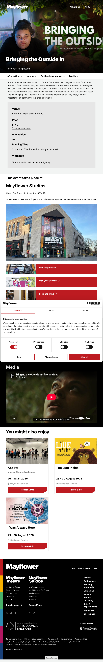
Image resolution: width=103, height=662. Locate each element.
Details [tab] (51, 310)
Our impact (89, 614)
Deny (19, 357)
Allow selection (51, 357)
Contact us (89, 590)
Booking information (89, 585)
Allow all (84, 357)
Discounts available (21, 128)
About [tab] (85, 310)
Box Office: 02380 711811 (84, 568)
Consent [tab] (18, 310)
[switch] (38, 347)
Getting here (90, 581)
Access (87, 577)
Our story (88, 600)
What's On (75, 7)
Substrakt (19, 649)
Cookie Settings (51, 658)
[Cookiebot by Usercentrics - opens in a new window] (89, 303)
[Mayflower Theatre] (18, 7)
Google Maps (12, 605)
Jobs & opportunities (90, 605)
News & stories (87, 595)
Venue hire (89, 610)
